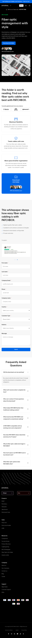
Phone (3, 289)
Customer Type (6, 315)
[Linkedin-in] (14, 634)
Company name (6, 298)
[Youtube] (17, 634)
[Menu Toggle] (10, 5)
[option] (1, 636)
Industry (4, 324)
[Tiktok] (20, 634)
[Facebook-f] (9, 634)
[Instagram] (11, 634)
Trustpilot (4, 240)
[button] (14, 259)
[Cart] (29, 5)
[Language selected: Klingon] (14, 636)
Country (4, 306)
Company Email (6, 280)
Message (4, 333)
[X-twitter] (23, 634)
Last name (5, 271)
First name (5, 262)
